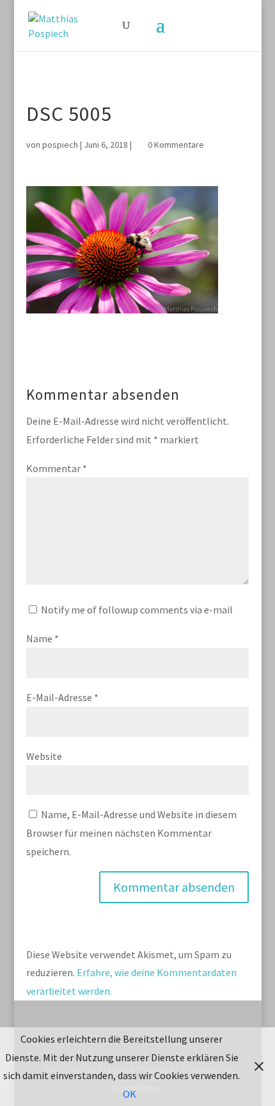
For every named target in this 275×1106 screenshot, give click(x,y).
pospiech (60, 144)
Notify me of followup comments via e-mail (137, 609)
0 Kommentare (176, 144)
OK (129, 1093)
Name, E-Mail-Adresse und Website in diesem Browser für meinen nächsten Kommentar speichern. (131, 833)
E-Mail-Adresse (62, 697)
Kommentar (56, 468)
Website (44, 756)
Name (42, 638)
